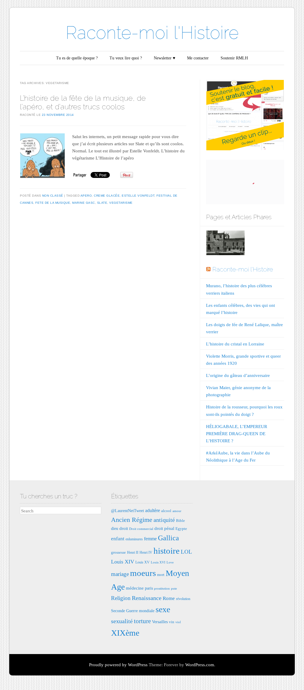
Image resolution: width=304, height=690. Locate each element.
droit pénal (164, 528)
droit (123, 528)
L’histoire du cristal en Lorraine (235, 344)
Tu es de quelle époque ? (77, 58)
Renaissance (147, 598)
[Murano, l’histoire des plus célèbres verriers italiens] (225, 244)
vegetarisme (121, 202)
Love (170, 562)
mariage (120, 574)
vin (171, 622)
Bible (180, 520)
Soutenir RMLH (234, 58)
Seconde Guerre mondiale (132, 610)
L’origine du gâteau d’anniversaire (238, 375)
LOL (186, 552)
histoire (166, 550)
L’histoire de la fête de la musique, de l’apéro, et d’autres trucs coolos (83, 102)
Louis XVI (158, 562)
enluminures (134, 539)
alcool (166, 511)
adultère (152, 510)
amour (176, 511)
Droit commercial (141, 528)
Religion (121, 598)
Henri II (132, 552)
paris (149, 588)
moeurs (143, 573)
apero (86, 195)
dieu (114, 528)
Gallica (168, 538)
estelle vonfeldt (138, 195)
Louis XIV (122, 562)
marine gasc (83, 202)
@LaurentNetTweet (127, 510)
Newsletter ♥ (164, 58)
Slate (102, 202)
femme (150, 538)
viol (178, 622)
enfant (117, 538)
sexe (163, 609)
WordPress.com (199, 664)
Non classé (52, 195)
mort (160, 574)
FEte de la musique (52, 202)
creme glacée (107, 195)
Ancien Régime (131, 519)
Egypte (181, 528)
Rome (169, 598)
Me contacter (198, 58)
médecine (135, 587)
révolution (183, 599)
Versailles (160, 621)
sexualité (122, 621)
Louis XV (142, 562)
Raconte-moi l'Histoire (152, 32)
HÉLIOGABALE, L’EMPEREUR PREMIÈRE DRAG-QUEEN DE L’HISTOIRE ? (236, 433)
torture (142, 621)
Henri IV (146, 552)
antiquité (164, 520)
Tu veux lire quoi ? (126, 58)
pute (174, 588)
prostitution (162, 588)
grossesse (118, 552)
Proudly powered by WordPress (118, 664)
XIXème (125, 632)
